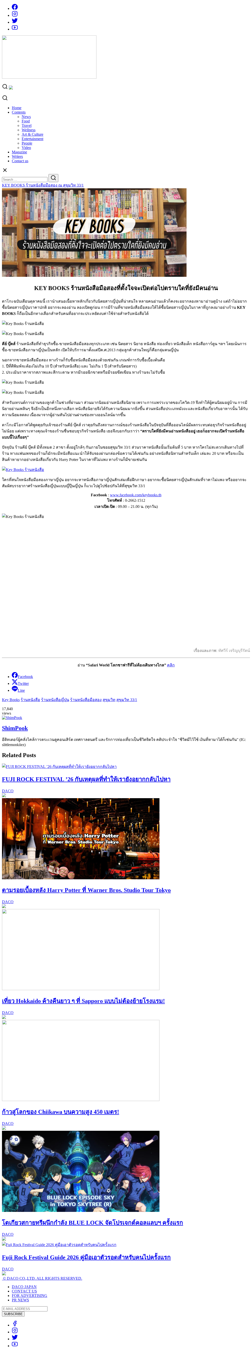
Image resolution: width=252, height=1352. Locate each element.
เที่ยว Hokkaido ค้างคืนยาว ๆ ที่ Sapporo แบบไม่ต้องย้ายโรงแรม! (83, 1001)
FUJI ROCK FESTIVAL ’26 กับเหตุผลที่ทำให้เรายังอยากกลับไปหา (86, 779)
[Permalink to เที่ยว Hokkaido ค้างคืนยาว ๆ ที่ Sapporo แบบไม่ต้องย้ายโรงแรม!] (80, 989)
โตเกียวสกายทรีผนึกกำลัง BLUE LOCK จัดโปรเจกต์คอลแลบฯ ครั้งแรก (92, 1223)
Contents (19, 112)
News (26, 117)
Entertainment (32, 139)
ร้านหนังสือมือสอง (86, 700)
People (27, 143)
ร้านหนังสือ (30, 700)
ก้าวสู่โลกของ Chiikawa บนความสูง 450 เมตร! (60, 1112)
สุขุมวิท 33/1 (126, 700)
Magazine (19, 152)
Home (16, 108)
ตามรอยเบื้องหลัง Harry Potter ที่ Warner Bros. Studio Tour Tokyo (86, 890)
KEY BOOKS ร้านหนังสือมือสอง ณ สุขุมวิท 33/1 (43, 185)
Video (26, 148)
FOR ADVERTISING (29, 1295)
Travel (27, 125)
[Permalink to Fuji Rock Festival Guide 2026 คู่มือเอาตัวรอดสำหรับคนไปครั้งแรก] (59, 1245)
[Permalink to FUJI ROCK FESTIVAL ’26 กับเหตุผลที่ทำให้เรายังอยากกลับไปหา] (59, 766)
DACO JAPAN (24, 1287)
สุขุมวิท (109, 700)
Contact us (20, 161)
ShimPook (15, 728)
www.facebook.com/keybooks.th (135, 495)
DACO (8, 791)
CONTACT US (24, 1291)
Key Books (11, 700)
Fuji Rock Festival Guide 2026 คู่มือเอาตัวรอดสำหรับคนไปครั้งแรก (86, 1257)
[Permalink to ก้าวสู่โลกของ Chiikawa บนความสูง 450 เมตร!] (80, 1100)
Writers (17, 156)
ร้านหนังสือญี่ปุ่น (55, 700)
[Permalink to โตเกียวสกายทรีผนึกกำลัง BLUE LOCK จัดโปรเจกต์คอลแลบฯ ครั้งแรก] (80, 1210)
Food (26, 121)
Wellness (28, 130)
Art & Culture (32, 134)
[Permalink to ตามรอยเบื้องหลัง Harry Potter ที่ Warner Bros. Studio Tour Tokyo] (80, 878)
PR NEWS (20, 1300)
